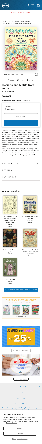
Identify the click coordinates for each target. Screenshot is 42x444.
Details (7, 170)
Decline (20, 433)
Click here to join (21, 379)
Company (21, 399)
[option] (21, 12)
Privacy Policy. (11, 423)
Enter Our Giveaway (21, 321)
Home (5, 21)
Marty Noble (10, 91)
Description (10, 163)
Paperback (6, 23)
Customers (21, 386)
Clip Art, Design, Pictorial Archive (19, 21)
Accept (19, 428)
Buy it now (21, 123)
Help (21, 392)
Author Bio (9, 177)
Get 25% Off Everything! (21, 350)
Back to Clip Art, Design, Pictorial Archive (22, 289)
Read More (33, 155)
